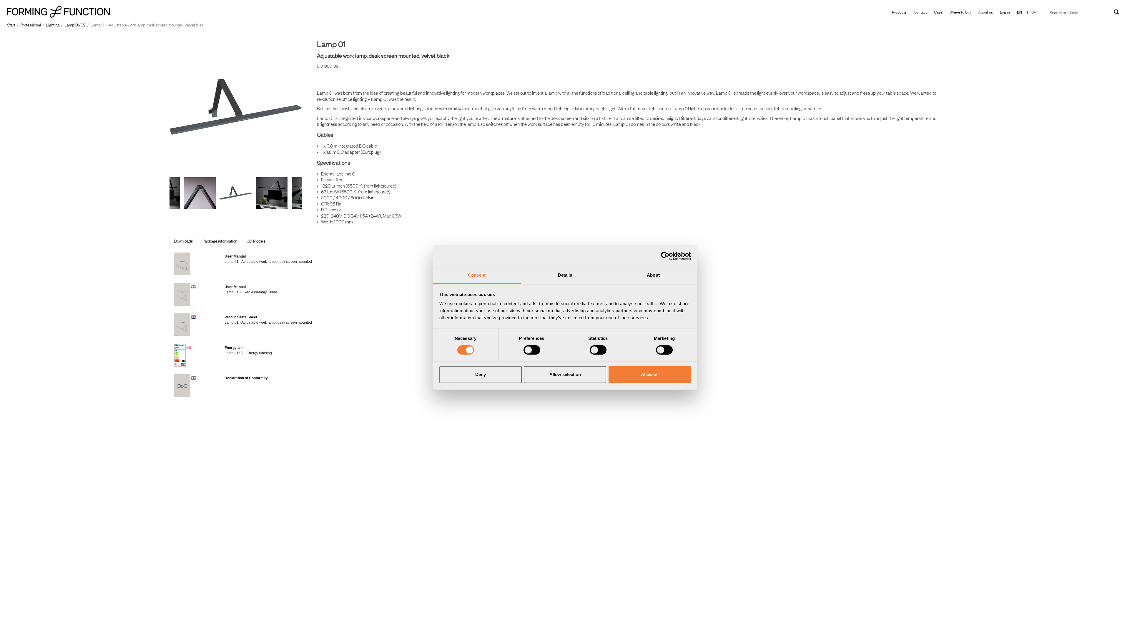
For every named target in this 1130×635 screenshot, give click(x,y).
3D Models (256, 240)
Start (11, 24)
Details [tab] (565, 275)
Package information (219, 240)
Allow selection (565, 374)
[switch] (532, 350)
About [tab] (653, 275)
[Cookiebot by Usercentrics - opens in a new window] (665, 256)
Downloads (183, 240)
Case (938, 12)
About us (985, 12)
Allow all (650, 374)
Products (899, 12)
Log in (1005, 12)
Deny (480, 374)
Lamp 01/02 (75, 24)
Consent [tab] (477, 275)
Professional (30, 24)
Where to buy (960, 12)
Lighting (52, 24)
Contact (920, 12)
